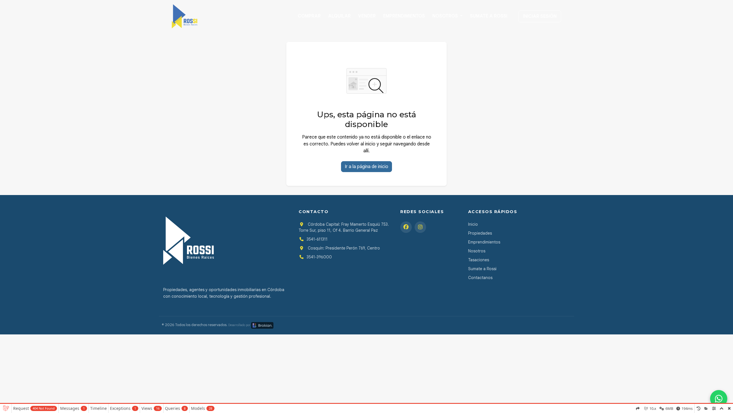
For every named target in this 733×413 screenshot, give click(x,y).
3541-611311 (317, 239)
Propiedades (480, 233)
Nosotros (445, 16)
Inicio (473, 224)
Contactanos (480, 277)
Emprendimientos (404, 16)
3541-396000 (319, 257)
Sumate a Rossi (488, 16)
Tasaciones (478, 259)
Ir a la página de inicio (366, 167)
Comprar (309, 16)
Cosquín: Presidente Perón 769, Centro (343, 248)
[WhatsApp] (718, 398)
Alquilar (339, 16)
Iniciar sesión (540, 16)
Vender (367, 16)
